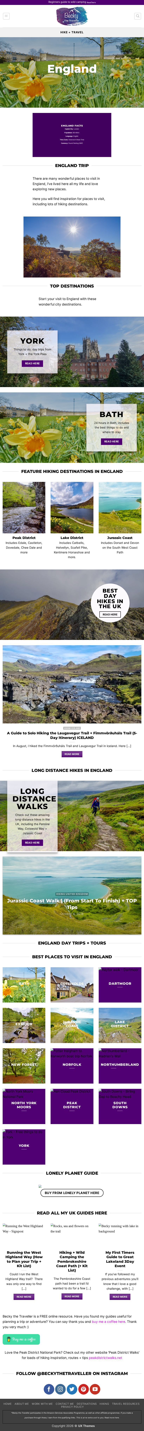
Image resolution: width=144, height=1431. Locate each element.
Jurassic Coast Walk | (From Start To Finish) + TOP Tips (72, 904)
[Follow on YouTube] (95, 1389)
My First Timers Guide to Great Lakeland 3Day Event (120, 1259)
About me (22, 1403)
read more (24, 1296)
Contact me (65, 1403)
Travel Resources (126, 1403)
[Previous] (7, 898)
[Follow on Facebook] (49, 1389)
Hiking (104, 1403)
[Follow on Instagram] (60, 1389)
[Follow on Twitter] (72, 1389)
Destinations (87, 1403)
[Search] (137, 16)
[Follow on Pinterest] (83, 1389)
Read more (72, 754)
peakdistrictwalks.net (105, 1358)
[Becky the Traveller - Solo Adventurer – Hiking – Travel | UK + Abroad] (72, 16)
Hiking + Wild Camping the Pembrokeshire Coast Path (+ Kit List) (72, 1261)
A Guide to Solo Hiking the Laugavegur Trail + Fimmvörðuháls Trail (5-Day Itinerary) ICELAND (72, 735)
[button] (6, 16)
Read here (91, 2)
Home (8, 1403)
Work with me (42, 1403)
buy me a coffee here (108, 1322)
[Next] (136, 898)
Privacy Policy (72, 1406)
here (117, 1417)
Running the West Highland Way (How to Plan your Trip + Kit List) (24, 1259)
